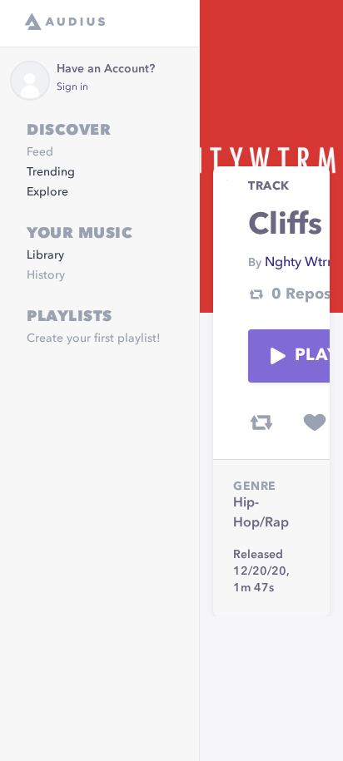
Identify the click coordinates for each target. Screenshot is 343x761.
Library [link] (45, 255)
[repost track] (261, 422)
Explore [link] (47, 192)
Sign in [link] (72, 87)
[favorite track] (314, 422)
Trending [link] (51, 172)
